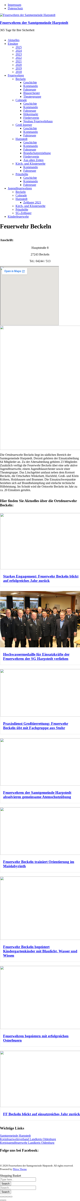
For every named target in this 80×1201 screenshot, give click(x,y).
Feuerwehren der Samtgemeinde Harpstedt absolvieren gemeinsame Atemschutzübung (37, 794)
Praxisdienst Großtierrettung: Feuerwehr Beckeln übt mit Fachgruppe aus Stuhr (35, 725)
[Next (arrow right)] (4, 1200)
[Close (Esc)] (1, 1196)
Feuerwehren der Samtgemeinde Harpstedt (34, 23)
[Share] (4, 1196)
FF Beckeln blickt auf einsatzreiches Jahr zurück (41, 1114)
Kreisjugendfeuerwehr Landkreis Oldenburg (27, 1142)
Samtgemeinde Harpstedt (15, 1135)
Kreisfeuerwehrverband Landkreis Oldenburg (28, 1139)
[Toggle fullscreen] (7, 1196)
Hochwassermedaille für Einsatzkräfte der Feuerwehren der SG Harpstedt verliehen (36, 656)
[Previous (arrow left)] (1, 1200)
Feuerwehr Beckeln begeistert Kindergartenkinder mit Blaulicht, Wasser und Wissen (40, 951)
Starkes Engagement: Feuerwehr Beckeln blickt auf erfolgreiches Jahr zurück (40, 578)
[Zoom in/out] (10, 1196)
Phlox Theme (20, 1169)
